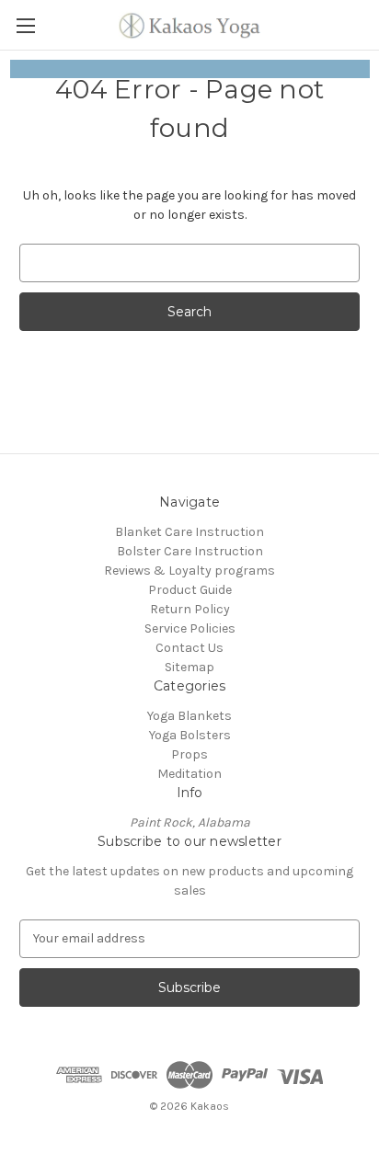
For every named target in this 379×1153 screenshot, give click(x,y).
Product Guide (190, 590)
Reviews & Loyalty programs (189, 570)
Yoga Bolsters (190, 735)
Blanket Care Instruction (189, 532)
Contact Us (189, 648)
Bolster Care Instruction (190, 551)
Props (189, 754)
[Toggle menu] (25, 25)
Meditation (189, 774)
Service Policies (189, 628)
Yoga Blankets (189, 716)
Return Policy (190, 609)
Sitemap (189, 667)
